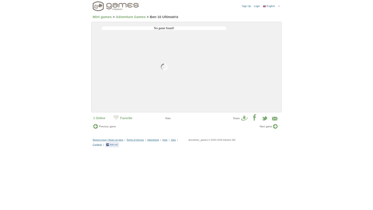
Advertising (153, 140)
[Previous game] (95, 127)
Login (257, 6)
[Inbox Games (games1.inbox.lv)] (116, 6)
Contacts (97, 144)
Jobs (173, 140)
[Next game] (275, 127)
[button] (271, 6)
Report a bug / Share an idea (108, 140)
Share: (236, 118)
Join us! (114, 144)
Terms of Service (135, 140)
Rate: (168, 118)
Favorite (126, 118)
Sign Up (246, 6)
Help (164, 140)
